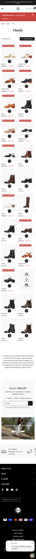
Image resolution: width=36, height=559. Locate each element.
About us (6, 469)
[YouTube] (12, 490)
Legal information (18, 536)
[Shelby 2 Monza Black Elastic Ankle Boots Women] (9, 302)
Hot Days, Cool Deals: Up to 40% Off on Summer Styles (18, 2)
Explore (5, 484)
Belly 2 (3, 64)
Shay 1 (20, 214)
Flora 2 (3, 288)
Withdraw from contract (10, 499)
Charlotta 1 (22, 64)
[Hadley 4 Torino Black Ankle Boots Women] (26, 102)
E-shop (4, 479)
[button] (17, 431)
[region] (18, 2)
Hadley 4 (21, 114)
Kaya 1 (20, 164)
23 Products (6, 39)
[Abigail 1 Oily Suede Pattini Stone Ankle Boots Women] (26, 302)
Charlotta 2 (22, 139)
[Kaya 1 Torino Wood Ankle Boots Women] (26, 152)
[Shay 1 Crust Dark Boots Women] (26, 202)
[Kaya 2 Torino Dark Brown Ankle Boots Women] (9, 177)
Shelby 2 (4, 313)
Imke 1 (20, 89)
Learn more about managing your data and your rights (17, 407)
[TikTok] (17, 490)
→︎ (30, 403)
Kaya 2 (3, 189)
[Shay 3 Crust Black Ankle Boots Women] (9, 327)
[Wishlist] (27, 8)
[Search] (30, 8)
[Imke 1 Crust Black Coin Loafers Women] (26, 177)
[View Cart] (33, 8)
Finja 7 (3, 214)
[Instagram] (7, 490)
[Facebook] (2, 490)
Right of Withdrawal (18, 539)
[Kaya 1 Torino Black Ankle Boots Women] (9, 227)
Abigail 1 (21, 313)
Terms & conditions (18, 530)
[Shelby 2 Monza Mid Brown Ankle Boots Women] (26, 327)
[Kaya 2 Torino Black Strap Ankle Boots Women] (9, 252)
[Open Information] (33, 15)
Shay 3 (3, 338)
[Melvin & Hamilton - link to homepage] (18, 9)
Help (3, 474)
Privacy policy (18, 533)
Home (3, 23)
